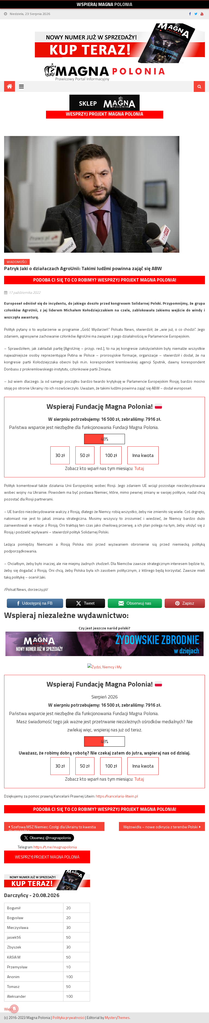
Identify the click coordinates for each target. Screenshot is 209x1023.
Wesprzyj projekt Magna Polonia (104, 114)
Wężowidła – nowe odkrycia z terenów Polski (160, 827)
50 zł (85, 455)
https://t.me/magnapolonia (55, 847)
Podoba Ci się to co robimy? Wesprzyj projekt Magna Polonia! (104, 279)
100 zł (111, 455)
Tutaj (139, 468)
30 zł (60, 455)
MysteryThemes (117, 1017)
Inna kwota (143, 455)
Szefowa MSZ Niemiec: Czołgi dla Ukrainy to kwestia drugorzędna (52, 827)
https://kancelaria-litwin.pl (117, 796)
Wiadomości (17, 261)
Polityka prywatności (68, 1017)
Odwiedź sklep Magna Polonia (104, 103)
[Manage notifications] (14, 1009)
